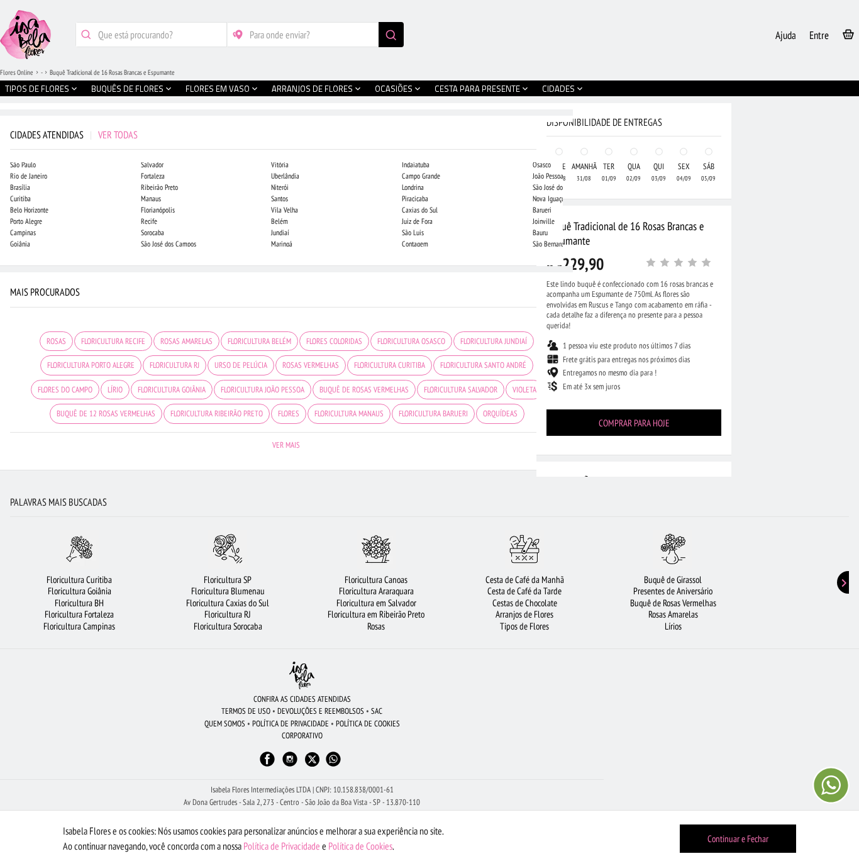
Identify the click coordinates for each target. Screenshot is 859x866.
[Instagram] (290, 765)
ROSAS (56, 341)
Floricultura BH (79, 603)
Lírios (673, 626)
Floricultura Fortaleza (79, 614)
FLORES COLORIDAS (334, 341)
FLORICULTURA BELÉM (259, 341)
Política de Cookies (360, 846)
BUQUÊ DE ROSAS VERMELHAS (364, 389)
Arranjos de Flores (524, 614)
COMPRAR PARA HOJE (634, 423)
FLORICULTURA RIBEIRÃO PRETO (216, 413)
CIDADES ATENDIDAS (74, 134)
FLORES (288, 413)
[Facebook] (267, 765)
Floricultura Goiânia (79, 591)
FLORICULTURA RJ (174, 365)
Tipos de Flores (524, 626)
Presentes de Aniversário (672, 591)
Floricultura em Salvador (376, 603)
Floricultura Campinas (79, 626)
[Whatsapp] (333, 765)
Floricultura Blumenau (228, 591)
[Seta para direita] (560, 269)
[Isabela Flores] (301, 675)
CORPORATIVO (302, 735)
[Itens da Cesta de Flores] (848, 36)
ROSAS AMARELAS (186, 341)
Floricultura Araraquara (376, 591)
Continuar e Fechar (737, 839)
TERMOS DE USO (245, 711)
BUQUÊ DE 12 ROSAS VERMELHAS (106, 413)
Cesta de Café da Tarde (524, 591)
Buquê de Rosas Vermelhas (673, 603)
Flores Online (16, 72)
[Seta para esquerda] (12, 269)
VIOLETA (524, 389)
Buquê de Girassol (673, 580)
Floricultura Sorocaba (228, 626)
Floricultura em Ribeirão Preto (376, 614)
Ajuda (785, 35)
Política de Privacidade (281, 846)
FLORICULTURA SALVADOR (460, 389)
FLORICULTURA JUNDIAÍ (493, 341)
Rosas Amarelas (673, 614)
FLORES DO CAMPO (65, 389)
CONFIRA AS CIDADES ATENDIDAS (302, 699)
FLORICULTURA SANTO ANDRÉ (483, 365)
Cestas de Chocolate (524, 603)
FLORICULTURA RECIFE (113, 341)
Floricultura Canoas (376, 580)
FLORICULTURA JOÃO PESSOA (262, 389)
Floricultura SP (228, 580)
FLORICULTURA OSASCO (411, 341)
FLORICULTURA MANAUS (349, 413)
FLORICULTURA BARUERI (433, 413)
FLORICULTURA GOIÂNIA (172, 389)
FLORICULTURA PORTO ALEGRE (91, 365)
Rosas (376, 626)
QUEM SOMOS (224, 723)
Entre (819, 35)
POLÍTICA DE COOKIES (368, 723)
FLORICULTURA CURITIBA (389, 365)
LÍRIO (115, 389)
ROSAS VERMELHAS (310, 365)
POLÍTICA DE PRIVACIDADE (290, 723)
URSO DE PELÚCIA (240, 365)
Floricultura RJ (227, 614)
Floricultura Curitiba (79, 580)
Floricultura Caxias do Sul (227, 603)
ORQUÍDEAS (500, 413)
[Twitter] (312, 759)
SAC (376, 711)
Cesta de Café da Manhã (524, 580)
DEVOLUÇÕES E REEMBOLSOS (320, 711)
